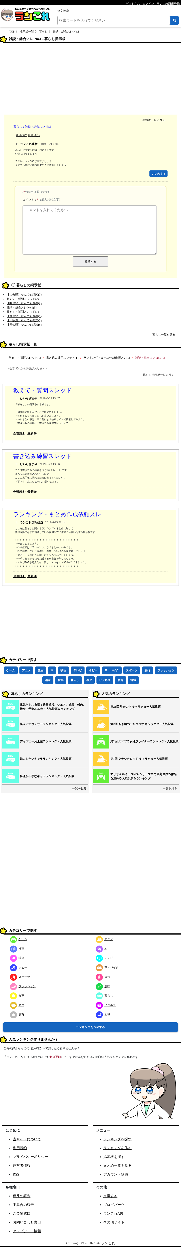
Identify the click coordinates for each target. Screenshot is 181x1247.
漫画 (40, 670)
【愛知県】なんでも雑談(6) (24, 324)
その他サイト (113, 1222)
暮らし (43, 31)
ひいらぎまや (28, 398)
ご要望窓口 (21, 1213)
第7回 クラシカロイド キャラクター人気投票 (139, 758)
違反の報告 (21, 1196)
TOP (12, 31)
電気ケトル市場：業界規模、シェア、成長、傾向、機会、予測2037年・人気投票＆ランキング (53, 707)
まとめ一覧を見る (117, 1165)
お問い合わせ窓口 (27, 1222)
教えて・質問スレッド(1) (25, 357)
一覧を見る (79, 788)
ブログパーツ (113, 1205)
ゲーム (10, 670)
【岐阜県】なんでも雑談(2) (24, 303)
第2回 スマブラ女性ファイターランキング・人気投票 (144, 741)
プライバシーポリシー (30, 1157)
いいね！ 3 (158, 173)
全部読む (21, 135)
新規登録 (55, 1057)
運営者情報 (21, 1165)
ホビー (93, 670)
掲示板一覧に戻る (153, 120)
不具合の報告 (23, 1205)
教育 (120, 680)
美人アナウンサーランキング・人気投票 (46, 724)
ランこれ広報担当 (31, 522)
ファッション (166, 670)
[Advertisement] (90, 79)
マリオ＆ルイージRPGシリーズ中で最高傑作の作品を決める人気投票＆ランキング (143, 776)
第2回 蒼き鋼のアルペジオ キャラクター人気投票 (141, 724)
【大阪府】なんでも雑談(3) (24, 320)
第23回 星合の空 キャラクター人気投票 (135, 706)
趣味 (48, 680)
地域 (133, 680)
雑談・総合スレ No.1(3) (21, 307)
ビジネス (105, 680)
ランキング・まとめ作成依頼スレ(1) (106, 357)
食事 (61, 680)
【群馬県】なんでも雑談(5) (24, 316)
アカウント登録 (115, 1174)
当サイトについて (27, 1139)
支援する (110, 1196)
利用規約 (20, 1148)
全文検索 (63, 11)
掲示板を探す (113, 1157)
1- (38, 135)
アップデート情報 (27, 1231)
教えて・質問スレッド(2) (23, 299)
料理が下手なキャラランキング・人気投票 (47, 776)
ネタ (89, 680)
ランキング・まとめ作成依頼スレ (57, 514)
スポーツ (132, 670)
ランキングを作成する (90, 1027)
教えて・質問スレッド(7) (23, 311)
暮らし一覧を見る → (165, 334)
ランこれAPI (113, 1213)
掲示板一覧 (27, 31)
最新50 (32, 135)
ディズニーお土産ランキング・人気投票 (46, 741)
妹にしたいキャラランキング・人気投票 (46, 758)
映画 (63, 670)
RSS (16, 1174)
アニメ (26, 670)
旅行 (147, 670)
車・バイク (112, 670)
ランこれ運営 (29, 144)
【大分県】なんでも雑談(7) (24, 294)
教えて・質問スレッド (42, 390)
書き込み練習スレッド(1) (62, 357)
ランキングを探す (117, 1139)
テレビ (77, 670)
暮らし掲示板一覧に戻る (158, 374)
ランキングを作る (117, 1148)
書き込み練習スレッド (42, 456)
